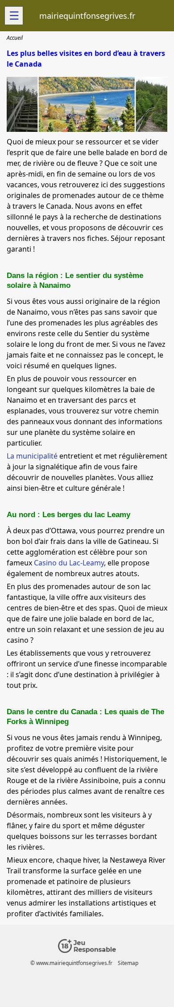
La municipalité (32, 456)
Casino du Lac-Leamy (69, 563)
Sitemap (128, 963)
